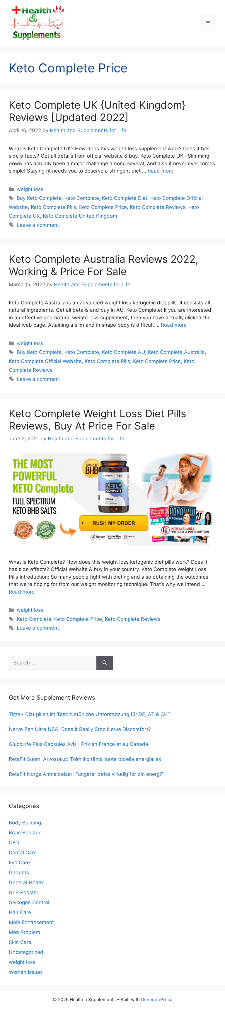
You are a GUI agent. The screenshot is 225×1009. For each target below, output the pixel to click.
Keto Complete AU (123, 352)
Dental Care (23, 852)
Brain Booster (24, 833)
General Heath (26, 882)
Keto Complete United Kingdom (80, 216)
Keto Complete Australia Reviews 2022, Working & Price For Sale (103, 265)
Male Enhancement (31, 922)
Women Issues (26, 972)
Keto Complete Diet (124, 198)
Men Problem (24, 932)
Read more (160, 171)
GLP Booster (23, 892)
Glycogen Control (29, 902)
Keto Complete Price (103, 207)
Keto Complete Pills (53, 207)
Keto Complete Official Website (45, 361)
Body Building (25, 823)
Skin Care (20, 942)
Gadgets (19, 872)
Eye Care (19, 862)
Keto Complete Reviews (157, 207)
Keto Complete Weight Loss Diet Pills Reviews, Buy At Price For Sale (97, 419)
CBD (14, 843)
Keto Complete (81, 198)
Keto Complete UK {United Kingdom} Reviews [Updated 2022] (97, 111)
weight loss (30, 189)
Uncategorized (26, 952)
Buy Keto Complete (39, 198)
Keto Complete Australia (176, 352)
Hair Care (20, 912)
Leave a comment (38, 225)
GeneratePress (156, 999)
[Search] (104, 663)
